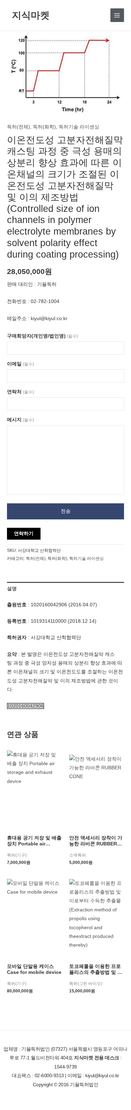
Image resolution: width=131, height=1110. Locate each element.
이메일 (20, 364)
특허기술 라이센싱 (79, 127)
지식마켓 (31, 15)
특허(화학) (44, 127)
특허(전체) (18, 127)
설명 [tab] (12, 588)
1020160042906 (25, 706)
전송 (66, 511)
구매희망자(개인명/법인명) (42, 336)
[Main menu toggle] (117, 15)
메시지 (20, 419)
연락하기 (24, 533)
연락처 (20, 391)
